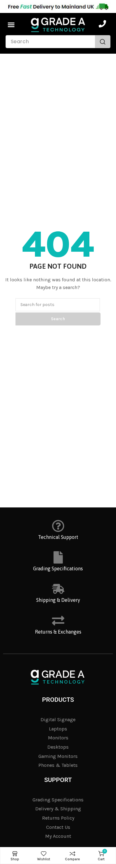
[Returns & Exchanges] (58, 620)
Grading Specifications (58, 568)
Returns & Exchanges (58, 632)
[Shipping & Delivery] (58, 589)
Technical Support (58, 537)
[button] (11, 24)
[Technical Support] (58, 526)
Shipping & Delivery (58, 600)
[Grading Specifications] (58, 557)
